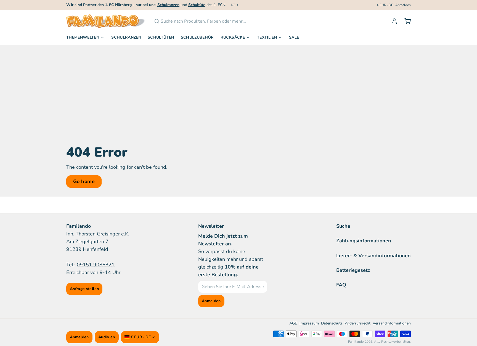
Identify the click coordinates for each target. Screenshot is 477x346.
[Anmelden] (392, 21)
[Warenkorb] (405, 21)
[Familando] (105, 21)
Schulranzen (126, 37)
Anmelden (403, 5)
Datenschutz (331, 323)
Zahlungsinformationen (363, 240)
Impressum (309, 323)
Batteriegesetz (353, 270)
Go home (84, 181)
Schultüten (161, 37)
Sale (294, 37)
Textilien (267, 37)
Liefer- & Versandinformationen (373, 255)
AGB (293, 323)
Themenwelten (82, 37)
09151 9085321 (96, 264)
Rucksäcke (233, 37)
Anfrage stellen (84, 288)
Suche (343, 226)
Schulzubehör (197, 37)
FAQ (341, 284)
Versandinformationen (392, 323)
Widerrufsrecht (357, 323)
